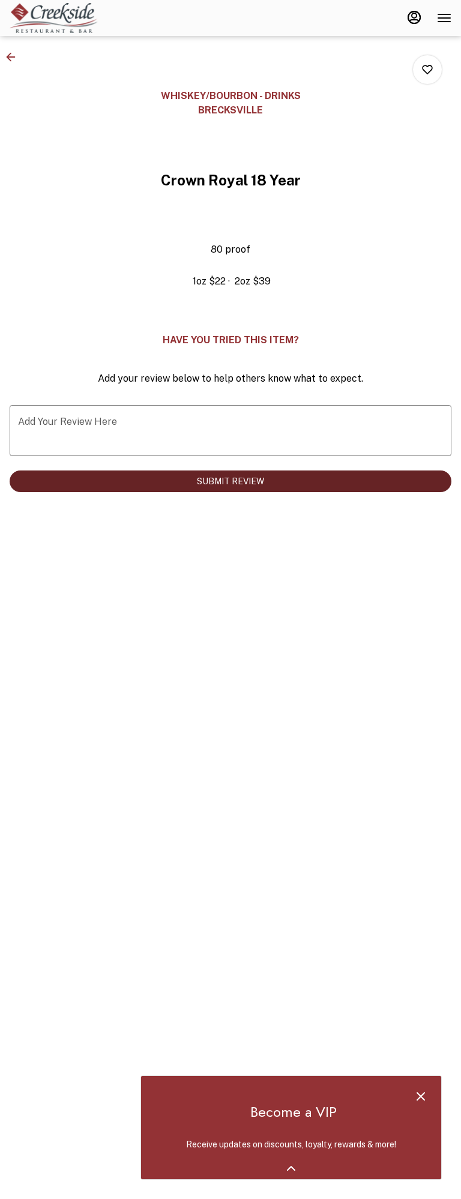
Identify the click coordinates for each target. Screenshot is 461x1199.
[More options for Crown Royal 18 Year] (427, 69)
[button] (14, 57)
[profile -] (414, 17)
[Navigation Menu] (444, 18)
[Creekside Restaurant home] (64, 18)
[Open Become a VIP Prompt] (291, 1168)
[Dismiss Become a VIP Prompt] (420, 1096)
